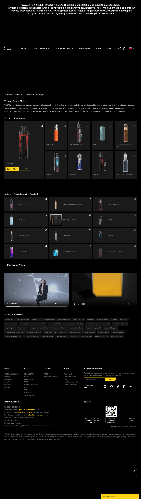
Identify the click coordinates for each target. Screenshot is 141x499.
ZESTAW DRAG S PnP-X (115, 251)
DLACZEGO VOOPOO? (64, 48)
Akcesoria (7, 387)
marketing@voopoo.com (33, 415)
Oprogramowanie (70, 377)
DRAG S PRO (50, 144)
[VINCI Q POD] (46, 215)
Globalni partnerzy (31, 384)
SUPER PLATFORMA (42, 48)
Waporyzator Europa (50, 332)
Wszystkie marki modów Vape (14, 332)
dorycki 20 (90, 319)
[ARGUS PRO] (42, 126)
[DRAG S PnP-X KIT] (134, 246)
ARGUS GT (96, 174)
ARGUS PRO (10, 163)
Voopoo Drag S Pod (64, 319)
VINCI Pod (66, 235)
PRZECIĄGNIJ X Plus (76, 144)
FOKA (94, 144)
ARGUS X (110, 235)
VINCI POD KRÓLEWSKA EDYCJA (73, 204)
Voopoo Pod (9, 319)
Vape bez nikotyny (49, 319)
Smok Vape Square (47, 336)
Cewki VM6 (63, 332)
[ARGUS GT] (111, 156)
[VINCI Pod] (90, 230)
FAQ (65, 379)
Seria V (6, 382)
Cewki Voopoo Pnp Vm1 (120, 323)
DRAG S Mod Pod (113, 204)
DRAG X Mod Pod (24, 204)
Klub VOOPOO (29, 374)
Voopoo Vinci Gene (40, 323)
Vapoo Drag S (23, 328)
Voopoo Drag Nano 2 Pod (13, 336)
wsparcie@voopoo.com (24, 412)
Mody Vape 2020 (87, 336)
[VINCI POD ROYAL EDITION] (90, 199)
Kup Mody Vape (10, 328)
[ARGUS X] (134, 230)
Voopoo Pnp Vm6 (103, 332)
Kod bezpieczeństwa (71, 382)
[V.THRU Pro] (46, 246)
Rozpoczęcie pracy (14, 94)
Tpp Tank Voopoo (90, 332)
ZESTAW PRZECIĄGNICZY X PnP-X (124, 145)
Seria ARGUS (8, 379)
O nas (26, 377)
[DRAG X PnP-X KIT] (134, 126)
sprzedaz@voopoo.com (27, 410)
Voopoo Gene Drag (102, 319)
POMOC (99, 48)
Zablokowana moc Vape (34, 332)
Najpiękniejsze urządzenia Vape (39, 328)
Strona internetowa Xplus (75, 328)
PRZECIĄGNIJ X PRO (25, 235)
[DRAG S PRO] (65, 126)
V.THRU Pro (22, 251)
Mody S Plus (124, 319)
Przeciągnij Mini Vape (55, 323)
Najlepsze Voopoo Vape (31, 336)
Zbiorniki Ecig (36, 319)
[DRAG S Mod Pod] (134, 199)
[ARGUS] (134, 215)
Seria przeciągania (11, 323)
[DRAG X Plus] (88, 126)
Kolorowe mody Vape (58, 328)
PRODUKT (25, 48)
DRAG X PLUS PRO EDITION (124, 174)
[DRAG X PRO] (46, 230)
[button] (9, 289)
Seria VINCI (8, 377)
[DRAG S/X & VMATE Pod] (90, 215)
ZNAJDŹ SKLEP (84, 48)
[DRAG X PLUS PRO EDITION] (134, 156)
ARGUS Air (73, 174)
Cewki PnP (8, 384)
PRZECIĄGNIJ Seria (11, 374)
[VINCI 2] (65, 156)
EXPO (26, 382)
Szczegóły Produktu (51, 377)
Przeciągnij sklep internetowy (74, 323)
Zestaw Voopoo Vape (101, 336)
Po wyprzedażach (70, 384)
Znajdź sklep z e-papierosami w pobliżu (98, 323)
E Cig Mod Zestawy (117, 332)
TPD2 (46, 374)
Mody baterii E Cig (78, 319)
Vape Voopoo (74, 336)
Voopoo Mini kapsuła (110, 328)
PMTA (109, 48)
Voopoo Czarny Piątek (35, 94)
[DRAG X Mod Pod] (46, 199)
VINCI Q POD (23, 220)
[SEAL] (111, 126)
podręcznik (68, 374)
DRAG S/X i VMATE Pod (70, 220)
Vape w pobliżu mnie (23, 319)
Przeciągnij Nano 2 (69, 251)
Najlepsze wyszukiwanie (29, 394)
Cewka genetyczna (61, 336)
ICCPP (26, 387)
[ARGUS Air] (88, 156)
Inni (5, 390)
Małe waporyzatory (75, 332)
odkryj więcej (12, 169)
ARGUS (110, 220)
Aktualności (28, 379)
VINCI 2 (48, 174)
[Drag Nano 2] (90, 246)
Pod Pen (114, 319)
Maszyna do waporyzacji (93, 328)
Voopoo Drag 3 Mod (117, 336)
